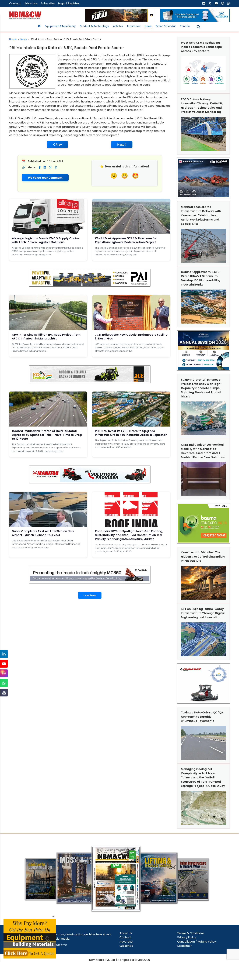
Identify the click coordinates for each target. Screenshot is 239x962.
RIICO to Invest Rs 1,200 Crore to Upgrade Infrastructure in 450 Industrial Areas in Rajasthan (131, 433)
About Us (126, 933)
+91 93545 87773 (58, 945)
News (148, 26)
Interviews (133, 26)
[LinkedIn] (4, 654)
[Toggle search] (198, 27)
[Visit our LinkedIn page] (203, 3)
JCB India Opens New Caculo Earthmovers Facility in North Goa (131, 337)
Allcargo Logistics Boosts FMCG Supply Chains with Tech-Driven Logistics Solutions (45, 240)
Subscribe (48, 3)
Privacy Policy (186, 937)
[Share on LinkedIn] (45, 167)
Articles (118, 26)
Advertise (30, 3)
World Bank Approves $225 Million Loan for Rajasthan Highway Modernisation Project (126, 240)
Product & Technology (94, 26)
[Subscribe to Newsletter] (4, 693)
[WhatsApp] (4, 683)
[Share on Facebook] (39, 167)
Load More (89, 595)
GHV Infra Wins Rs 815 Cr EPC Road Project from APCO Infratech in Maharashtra (46, 337)
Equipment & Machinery (60, 26)
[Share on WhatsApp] (56, 167)
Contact (15, 3)
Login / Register (68, 3)
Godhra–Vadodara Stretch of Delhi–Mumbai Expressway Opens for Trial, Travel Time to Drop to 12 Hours (47, 435)
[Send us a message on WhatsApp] (228, 3)
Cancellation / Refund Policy (196, 942)
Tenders (185, 26)
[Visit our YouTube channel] (216, 3)
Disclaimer (184, 946)
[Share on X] (50, 167)
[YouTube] (4, 664)
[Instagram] (4, 673)
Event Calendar (166, 26)
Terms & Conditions (190, 933)
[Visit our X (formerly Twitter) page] (209, 3)
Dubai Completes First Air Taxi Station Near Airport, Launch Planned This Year (43, 533)
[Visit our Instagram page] (222, 3)
